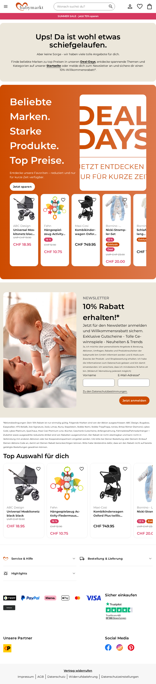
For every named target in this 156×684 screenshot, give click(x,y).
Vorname (89, 375)
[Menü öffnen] (5, 6)
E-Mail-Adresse (128, 375)
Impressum (26, 677)
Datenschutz (56, 677)
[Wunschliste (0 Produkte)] (139, 6)
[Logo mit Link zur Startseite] (29, 6)
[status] (81, 6)
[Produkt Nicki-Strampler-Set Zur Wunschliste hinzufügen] (125, 200)
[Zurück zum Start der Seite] (147, 656)
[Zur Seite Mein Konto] (130, 6)
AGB (40, 677)
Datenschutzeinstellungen (120, 677)
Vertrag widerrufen (78, 670)
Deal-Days (87, 62)
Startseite (54, 66)
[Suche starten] (111, 6)
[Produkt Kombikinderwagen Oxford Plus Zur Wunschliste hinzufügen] (94, 200)
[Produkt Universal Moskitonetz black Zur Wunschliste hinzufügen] (32, 200)
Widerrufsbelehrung (83, 677)
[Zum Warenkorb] (149, 6)
